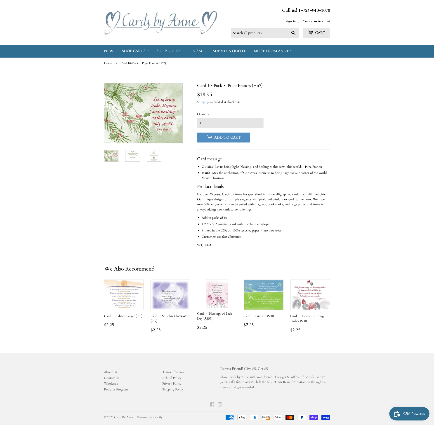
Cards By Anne (123, 417)
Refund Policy (171, 378)
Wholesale (111, 383)
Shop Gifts (168, 51)
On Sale (197, 51)
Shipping (203, 102)
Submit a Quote (229, 51)
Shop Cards (134, 51)
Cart (320, 32)
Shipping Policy (173, 389)
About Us (110, 372)
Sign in (290, 21)
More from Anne (272, 51)
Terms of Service (173, 372)
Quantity (203, 114)
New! (109, 51)
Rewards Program (116, 389)
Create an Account (316, 21)
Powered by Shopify (150, 417)
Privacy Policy (171, 383)
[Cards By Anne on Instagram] (220, 405)
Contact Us (111, 378)
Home (108, 63)
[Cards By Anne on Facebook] (212, 405)
